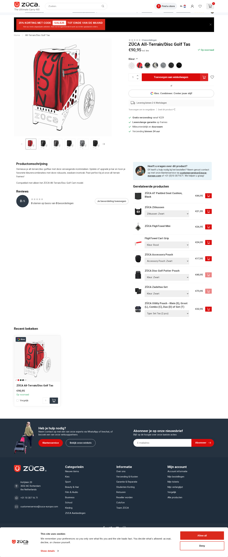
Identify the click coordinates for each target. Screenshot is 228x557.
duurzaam (157, 126)
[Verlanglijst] (200, 6)
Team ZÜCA (122, 507)
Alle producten (175, 497)
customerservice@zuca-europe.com (39, 506)
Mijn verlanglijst (175, 487)
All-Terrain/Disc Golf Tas (37, 35)
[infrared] (18, 380)
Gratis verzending (142, 117)
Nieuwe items (72, 471)
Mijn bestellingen (176, 476)
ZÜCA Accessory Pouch (159, 254)
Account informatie (177, 471)
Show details (48, 551)
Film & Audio (71, 492)
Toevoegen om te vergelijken (142, 109)
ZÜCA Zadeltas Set (156, 287)
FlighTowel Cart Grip (157, 238)
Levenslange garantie (144, 122)
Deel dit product (165, 109)
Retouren (121, 492)
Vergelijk (24, 400)
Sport (68, 481)
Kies (67, 476)
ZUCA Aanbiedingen (75, 513)
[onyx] (16, 380)
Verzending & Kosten (127, 476)
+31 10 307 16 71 (29, 497)
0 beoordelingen (149, 40)
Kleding (68, 507)
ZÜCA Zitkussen (154, 207)
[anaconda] (23, 380)
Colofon (120, 502)
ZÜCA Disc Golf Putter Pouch (162, 270)
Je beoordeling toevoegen (111, 201)
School (68, 502)
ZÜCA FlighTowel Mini (157, 226)
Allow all (202, 535)
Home (17, 35)
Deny (202, 545)
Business (69, 497)
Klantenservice (50, 442)
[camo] (21, 380)
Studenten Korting (125, 487)
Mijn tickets (173, 481)
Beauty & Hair (72, 487)
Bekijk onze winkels (81, 442)
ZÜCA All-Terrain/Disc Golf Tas (34, 385)
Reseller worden (124, 497)
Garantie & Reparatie (126, 481)
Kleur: (133, 59)
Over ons (120, 471)
